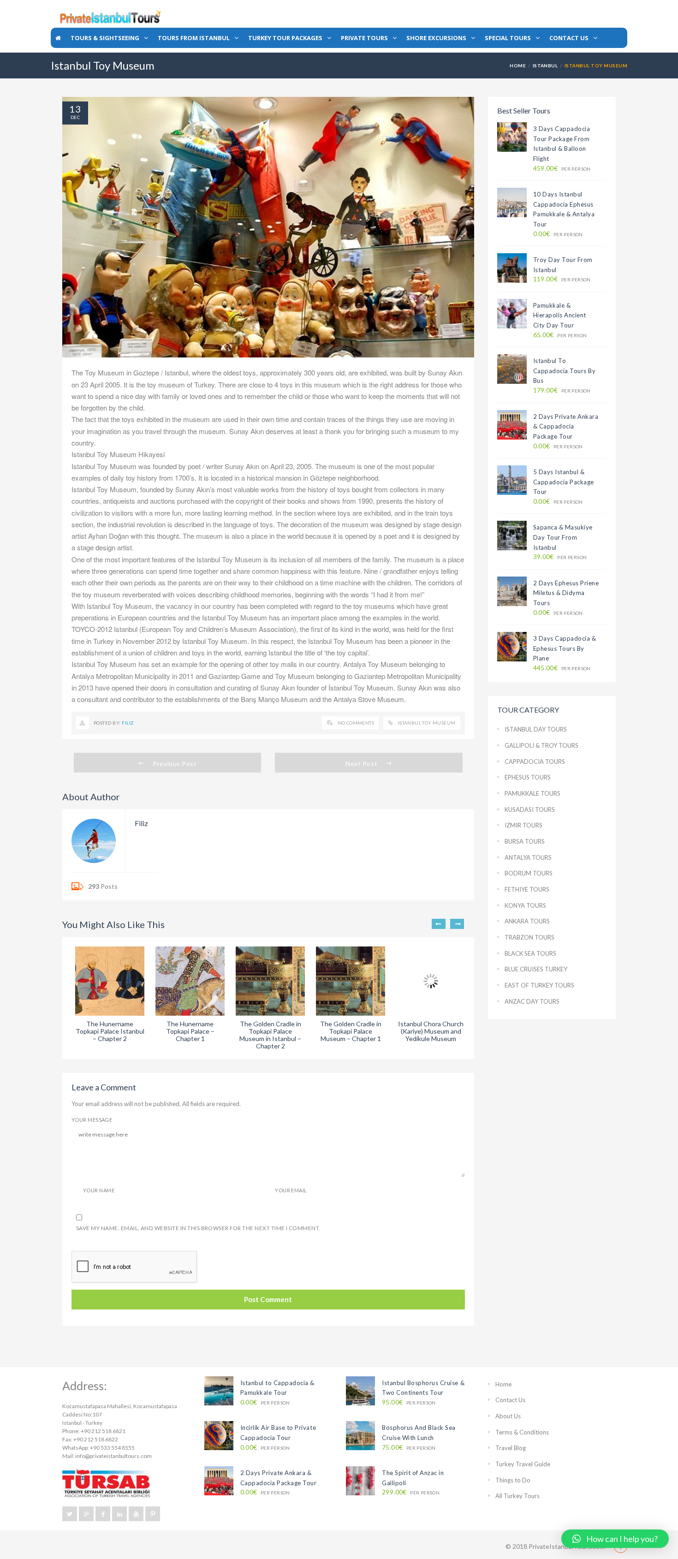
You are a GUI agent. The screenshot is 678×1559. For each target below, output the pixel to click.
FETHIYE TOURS (527, 889)
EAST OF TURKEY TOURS (539, 985)
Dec (75, 117)
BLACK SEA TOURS (530, 953)
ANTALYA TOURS (528, 857)
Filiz (127, 723)
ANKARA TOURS (527, 921)
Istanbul (545, 65)
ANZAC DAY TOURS (532, 1001)
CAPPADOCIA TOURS (535, 761)
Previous (439, 924)
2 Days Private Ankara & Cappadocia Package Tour (566, 426)
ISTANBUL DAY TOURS (536, 729)
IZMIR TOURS (523, 825)
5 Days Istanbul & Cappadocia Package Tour (563, 481)
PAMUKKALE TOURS (532, 793)
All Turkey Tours (517, 1495)
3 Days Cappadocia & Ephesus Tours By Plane (564, 648)
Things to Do (512, 1480)
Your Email (291, 1190)
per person (562, 168)
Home (518, 65)
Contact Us (510, 1400)
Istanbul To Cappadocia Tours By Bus (564, 370)
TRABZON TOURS (529, 937)
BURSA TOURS (525, 841)
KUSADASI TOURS (530, 809)
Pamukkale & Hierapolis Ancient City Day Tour (559, 315)
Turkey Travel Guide (522, 1464)
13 (75, 109)
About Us (508, 1416)
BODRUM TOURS (529, 873)
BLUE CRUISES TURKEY (536, 969)
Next (457, 924)
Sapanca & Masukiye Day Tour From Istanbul (563, 537)
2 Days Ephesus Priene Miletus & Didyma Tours (566, 593)
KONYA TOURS (525, 905)
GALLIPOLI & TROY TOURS (541, 745)
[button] (615, 1538)
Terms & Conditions (522, 1432)
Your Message (91, 1120)
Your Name (98, 1190)
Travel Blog (510, 1448)
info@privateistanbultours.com (113, 1455)
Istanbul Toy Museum (427, 723)
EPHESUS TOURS (528, 777)
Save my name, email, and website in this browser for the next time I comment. (198, 1228)
